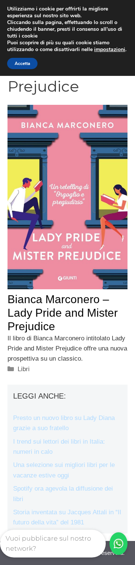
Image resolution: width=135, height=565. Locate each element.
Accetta (22, 63)
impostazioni (109, 49)
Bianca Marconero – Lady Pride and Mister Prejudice (63, 312)
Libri (24, 369)
